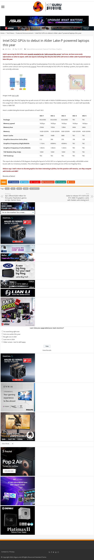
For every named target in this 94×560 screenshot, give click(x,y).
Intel (19, 189)
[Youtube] (56, 552)
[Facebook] (51, 552)
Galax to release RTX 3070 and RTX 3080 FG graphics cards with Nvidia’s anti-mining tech (77, 197)
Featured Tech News (49, 49)
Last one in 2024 (9, 339)
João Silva (8, 49)
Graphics (59, 49)
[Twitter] (53, 552)
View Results (47, 350)
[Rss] (49, 552)
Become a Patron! (9, 176)
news (26, 189)
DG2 (7, 189)
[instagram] (58, 552)
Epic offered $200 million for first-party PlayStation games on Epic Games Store (16, 197)
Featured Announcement (24, 33)
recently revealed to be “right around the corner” (45, 54)
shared (33, 67)
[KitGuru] (47, 6)
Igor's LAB (16, 64)
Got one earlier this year (11, 334)
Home (2, 33)
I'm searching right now (11, 331)
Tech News (10, 33)
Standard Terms (40, 557)
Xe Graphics (35, 189)
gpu (13, 189)
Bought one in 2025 (10, 337)
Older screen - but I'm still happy (14, 342)
